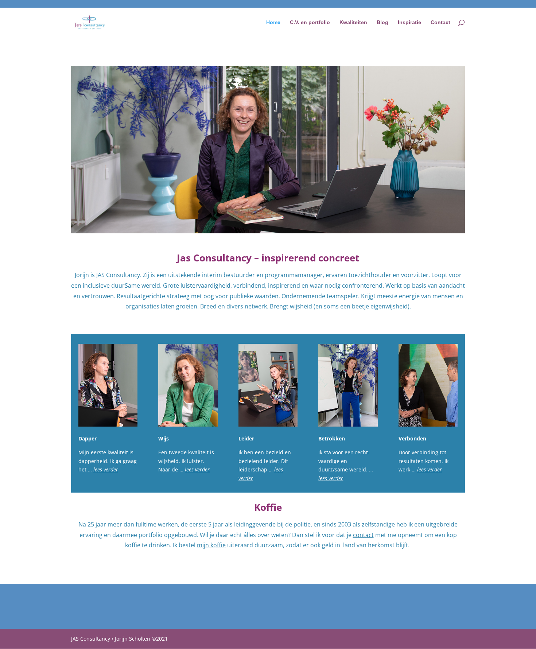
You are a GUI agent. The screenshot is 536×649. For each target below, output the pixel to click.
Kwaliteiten (353, 22)
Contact (440, 22)
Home (273, 22)
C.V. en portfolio (310, 22)
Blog (382, 22)
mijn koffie (211, 545)
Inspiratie (409, 22)
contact (363, 535)
